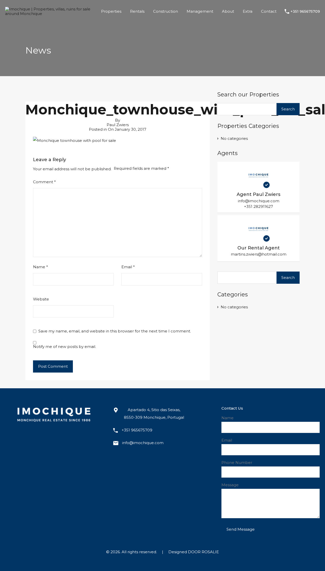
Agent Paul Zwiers (258, 194)
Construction (165, 11)
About (228, 11)
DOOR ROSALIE (203, 551)
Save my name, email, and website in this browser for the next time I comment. (114, 331)
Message (230, 485)
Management (200, 11)
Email (128, 267)
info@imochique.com (258, 201)
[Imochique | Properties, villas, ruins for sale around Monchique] (49, 13)
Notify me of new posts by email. (64, 346)
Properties (111, 11)
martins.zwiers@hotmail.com (258, 254)
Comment (44, 182)
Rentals (137, 11)
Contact (269, 11)
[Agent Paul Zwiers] (258, 185)
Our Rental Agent (258, 248)
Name (40, 267)
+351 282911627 (258, 206)
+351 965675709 (305, 11)
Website (41, 299)
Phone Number (236, 462)
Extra (247, 11)
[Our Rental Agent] (258, 239)
